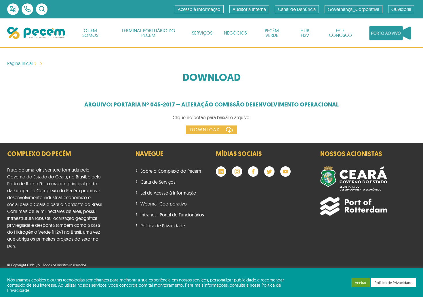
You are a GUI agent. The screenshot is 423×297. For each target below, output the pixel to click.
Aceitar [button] (360, 282)
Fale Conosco (340, 33)
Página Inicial (20, 63)
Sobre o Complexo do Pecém (170, 171)
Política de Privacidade (162, 226)
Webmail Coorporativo (163, 204)
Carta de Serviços (158, 182)
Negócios (235, 33)
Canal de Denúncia (297, 9)
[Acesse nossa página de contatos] (27, 9)
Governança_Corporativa (353, 9)
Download (205, 129)
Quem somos (90, 33)
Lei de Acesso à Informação (168, 193)
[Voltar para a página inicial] (36, 33)
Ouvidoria (401, 9)
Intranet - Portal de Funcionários (172, 215)
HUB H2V (304, 33)
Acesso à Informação (199, 9)
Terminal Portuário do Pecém (148, 33)
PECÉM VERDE (272, 33)
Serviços (202, 33)
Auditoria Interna (249, 9)
